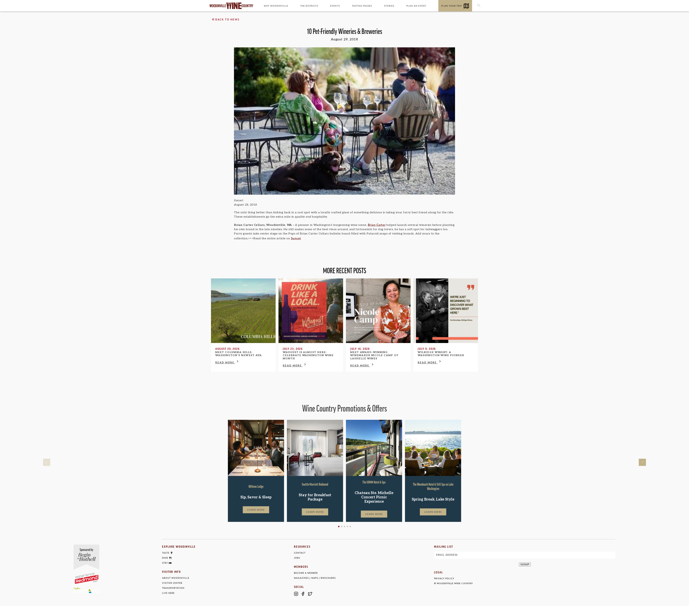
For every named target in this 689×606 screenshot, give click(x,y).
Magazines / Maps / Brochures (315, 578)
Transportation (173, 588)
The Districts (309, 5)
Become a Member (306, 573)
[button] (338, 526)
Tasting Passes (362, 5)
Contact (300, 552)
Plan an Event (416, 5)
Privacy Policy (444, 578)
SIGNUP (524, 564)
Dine (165, 557)
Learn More (256, 509)
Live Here (168, 593)
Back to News (227, 19)
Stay (165, 563)
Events (335, 5)
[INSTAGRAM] (296, 594)
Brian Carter (377, 224)
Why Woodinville (276, 5)
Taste (165, 552)
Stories (389, 5)
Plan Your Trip (451, 5)
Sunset (296, 238)
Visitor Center (172, 583)
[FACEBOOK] (303, 594)
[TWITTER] (310, 594)
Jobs (297, 557)
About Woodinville (175, 578)
